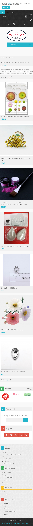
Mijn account (30, 20)
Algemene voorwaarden (21, 523)
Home (2, 58)
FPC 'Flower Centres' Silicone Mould (15, 116)
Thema (11, 58)
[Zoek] (26, 16)
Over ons (6, 492)
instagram (16, 435)
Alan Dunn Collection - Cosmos (14, 372)
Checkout (6, 483)
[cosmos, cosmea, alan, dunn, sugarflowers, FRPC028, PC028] (16, 353)
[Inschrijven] (25, 420)
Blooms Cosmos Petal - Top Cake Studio (16, 246)
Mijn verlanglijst (9, 24)
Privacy (3, 523)
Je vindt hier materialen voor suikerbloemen (13, 62)
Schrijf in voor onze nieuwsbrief (15, 415)
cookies (9, 3)
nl (2, 12)
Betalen (19, 24)
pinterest (21, 435)
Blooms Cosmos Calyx (9, 288)
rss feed (26, 435)
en (8, 12)
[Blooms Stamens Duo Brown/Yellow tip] (16, 140)
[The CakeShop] (16, 35)
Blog (30, 15)
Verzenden (7, 509)
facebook (6, 435)
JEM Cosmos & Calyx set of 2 (12, 330)
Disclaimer (7, 523)
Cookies (13, 523)
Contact (6, 494)
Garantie (6, 514)
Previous (28, 389)
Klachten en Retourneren (10, 511)
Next (31, 389)
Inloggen (23, 24)
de (13, 12)
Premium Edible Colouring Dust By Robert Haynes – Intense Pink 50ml (14, 203)
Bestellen (6, 503)
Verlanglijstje (7, 480)
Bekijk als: (4, 77)
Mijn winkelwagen (14, 24)
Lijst (11, 77)
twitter (11, 435)
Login (5, 475)
